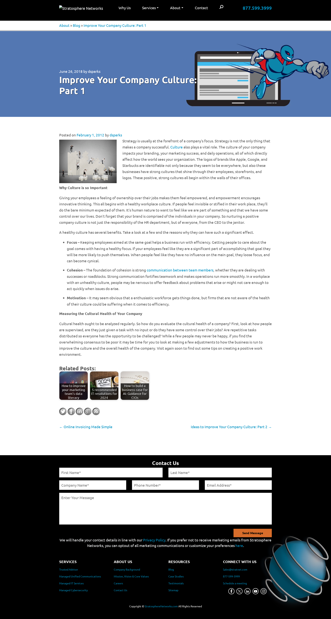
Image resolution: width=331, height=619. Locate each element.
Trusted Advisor (68, 569)
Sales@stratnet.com (235, 569)
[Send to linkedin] (79, 411)
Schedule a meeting (235, 583)
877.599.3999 (257, 8)
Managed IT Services (71, 583)
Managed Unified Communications (80, 576)
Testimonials (176, 583)
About (64, 25)
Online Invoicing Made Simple (85, 426)
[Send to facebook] (71, 411)
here (239, 545)
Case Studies (176, 576)
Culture (176, 147)
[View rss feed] (96, 411)
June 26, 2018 (71, 71)
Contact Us (120, 590)
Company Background (127, 569)
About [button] (175, 7)
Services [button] (149, 7)
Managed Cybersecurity (73, 590)
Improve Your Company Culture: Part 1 (115, 25)
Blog (76, 25)
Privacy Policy (154, 540)
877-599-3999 (231, 576)
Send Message (252, 533)
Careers (118, 583)
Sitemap (173, 590)
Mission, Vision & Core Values (131, 576)
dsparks (94, 71)
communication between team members (180, 270)
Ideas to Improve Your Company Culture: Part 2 (231, 426)
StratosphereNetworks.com (161, 606)
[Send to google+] (88, 411)
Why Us (125, 7)
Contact (201, 7)
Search (221, 7)
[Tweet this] (63, 411)
